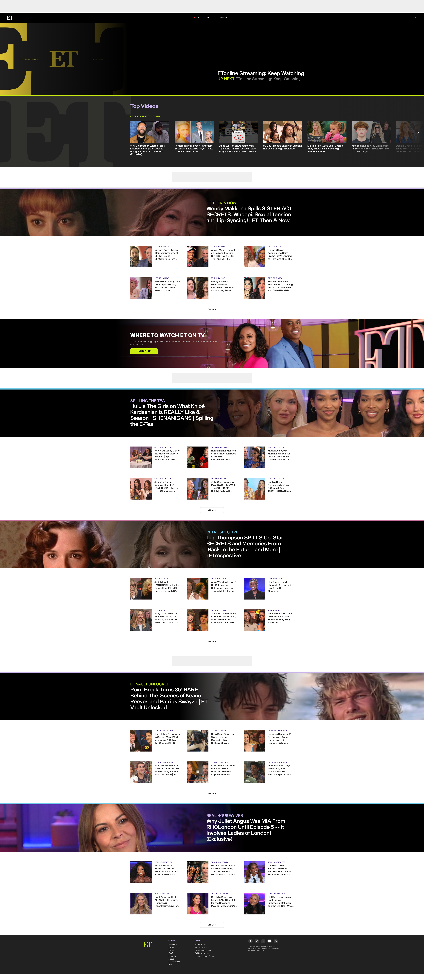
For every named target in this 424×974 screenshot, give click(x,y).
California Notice (202, 953)
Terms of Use (200, 944)
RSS (170, 964)
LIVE (197, 17)
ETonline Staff (174, 962)
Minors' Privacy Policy (204, 956)
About (171, 959)
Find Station (144, 351)
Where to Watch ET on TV (167, 336)
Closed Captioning (203, 950)
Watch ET (224, 17)
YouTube (172, 953)
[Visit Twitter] (257, 941)
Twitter (171, 950)
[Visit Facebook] (250, 941)
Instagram (172, 947)
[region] (64, 59)
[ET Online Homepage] (10, 18)
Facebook (172, 944)
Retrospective (222, 532)
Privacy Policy (201, 947)
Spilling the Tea (147, 401)
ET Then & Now (221, 203)
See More (212, 309)
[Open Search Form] (416, 18)
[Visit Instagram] (263, 941)
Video (209, 17)
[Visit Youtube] (269, 941)
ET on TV (172, 956)
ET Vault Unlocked (150, 684)
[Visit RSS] (276, 941)
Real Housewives (224, 816)
